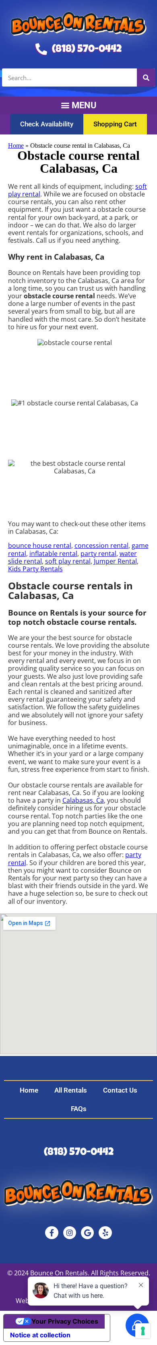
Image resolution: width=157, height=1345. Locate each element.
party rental (98, 553)
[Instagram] (69, 1232)
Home (16, 145)
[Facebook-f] (51, 1232)
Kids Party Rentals (35, 568)
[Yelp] (105, 1232)
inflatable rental (53, 553)
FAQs (79, 1109)
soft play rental (68, 561)
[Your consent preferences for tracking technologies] (143, 1331)
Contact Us (120, 1090)
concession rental (101, 545)
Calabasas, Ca (83, 800)
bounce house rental (39, 545)
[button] (78, 105)
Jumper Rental (115, 561)
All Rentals (70, 1090)
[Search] (146, 77)
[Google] (87, 1232)
